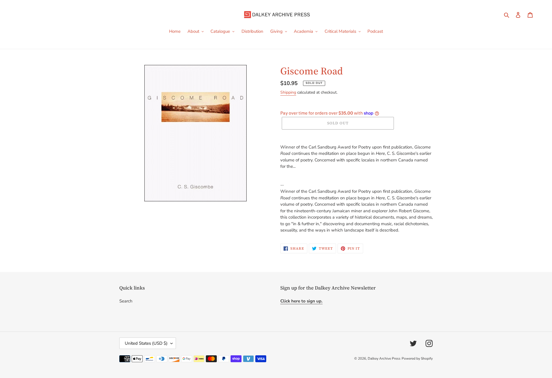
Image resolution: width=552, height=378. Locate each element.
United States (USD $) (146, 343)
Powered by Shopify (417, 358)
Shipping (288, 92)
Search (126, 301)
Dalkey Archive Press (384, 358)
